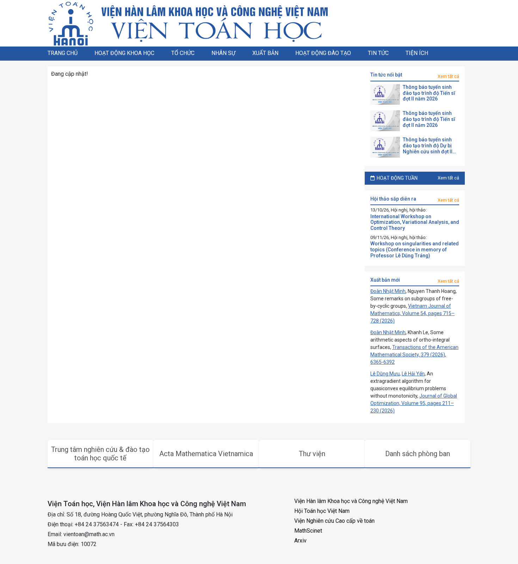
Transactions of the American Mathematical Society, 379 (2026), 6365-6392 (414, 354)
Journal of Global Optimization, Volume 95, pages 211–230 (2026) (413, 403)
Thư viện (312, 453)
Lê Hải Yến (413, 373)
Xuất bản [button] (265, 53)
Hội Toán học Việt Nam (322, 511)
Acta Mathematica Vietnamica (206, 453)
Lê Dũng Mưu (385, 373)
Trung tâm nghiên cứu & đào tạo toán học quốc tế (100, 453)
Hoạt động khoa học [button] (124, 53)
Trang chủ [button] (63, 53)
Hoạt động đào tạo (323, 53)
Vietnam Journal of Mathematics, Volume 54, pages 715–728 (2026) (412, 313)
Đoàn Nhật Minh (388, 291)
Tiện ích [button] (417, 53)
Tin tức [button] (378, 53)
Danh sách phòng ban (417, 453)
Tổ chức (183, 53)
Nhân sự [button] (223, 53)
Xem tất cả (448, 76)
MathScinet (308, 530)
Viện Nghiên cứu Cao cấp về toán (334, 520)
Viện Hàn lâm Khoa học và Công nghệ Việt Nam (351, 501)
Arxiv (300, 540)
